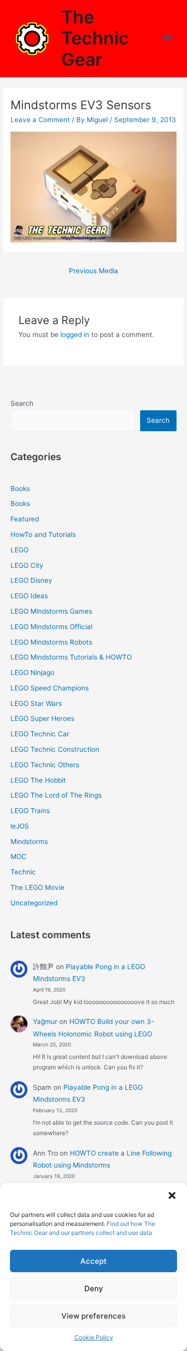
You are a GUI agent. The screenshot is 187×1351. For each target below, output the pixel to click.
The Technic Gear (95, 38)
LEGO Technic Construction (54, 749)
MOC (18, 856)
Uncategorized (33, 903)
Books (20, 489)
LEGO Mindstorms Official (51, 627)
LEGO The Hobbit (38, 780)
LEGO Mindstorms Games (51, 611)
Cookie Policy (93, 1337)
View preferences (93, 1316)
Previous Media (93, 271)
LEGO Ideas (29, 596)
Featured (24, 519)
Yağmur (45, 1021)
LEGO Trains (30, 811)
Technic (23, 872)
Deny (93, 1288)
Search (21, 403)
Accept (93, 1261)
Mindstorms (29, 841)
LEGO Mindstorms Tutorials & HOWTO (71, 657)
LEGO (19, 550)
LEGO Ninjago (32, 672)
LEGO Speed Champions (49, 688)
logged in (74, 334)
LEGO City (26, 565)
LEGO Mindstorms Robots (51, 642)
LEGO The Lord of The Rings (56, 795)
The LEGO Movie (37, 887)
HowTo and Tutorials (43, 534)
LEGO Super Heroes (42, 718)
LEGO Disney (31, 580)
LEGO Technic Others (44, 765)
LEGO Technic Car (39, 734)
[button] (172, 1195)
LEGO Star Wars (36, 703)
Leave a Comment (40, 120)
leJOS (19, 826)
